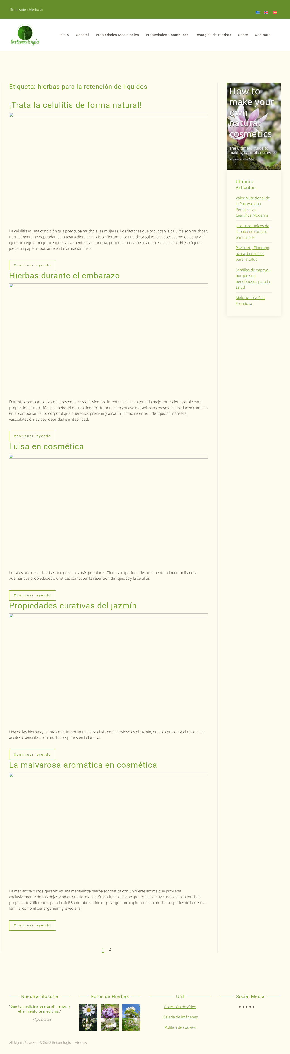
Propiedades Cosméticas (167, 35)
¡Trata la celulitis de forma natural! (75, 105)
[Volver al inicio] (25, 35)
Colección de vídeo (180, 1006)
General (82, 35)
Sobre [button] (243, 35)
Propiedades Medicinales (117, 35)
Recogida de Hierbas (213, 35)
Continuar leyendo (32, 265)
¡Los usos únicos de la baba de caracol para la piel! (252, 231)
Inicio (64, 35)
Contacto (263, 35)
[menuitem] (257, 12)
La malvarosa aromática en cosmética (83, 765)
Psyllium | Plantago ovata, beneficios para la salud (252, 253)
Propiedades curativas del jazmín (73, 605)
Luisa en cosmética (46, 446)
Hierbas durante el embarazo (64, 275)
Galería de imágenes (180, 1017)
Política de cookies (180, 1027)
